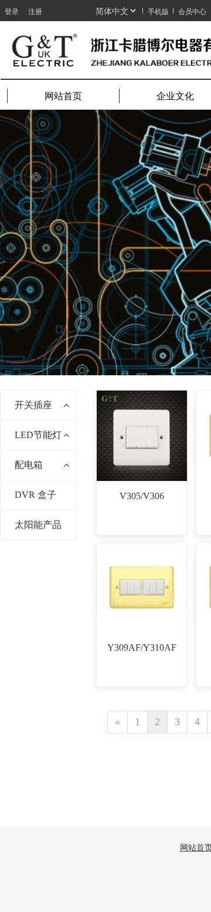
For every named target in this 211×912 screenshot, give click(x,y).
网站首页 (63, 96)
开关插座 (33, 405)
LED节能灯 (38, 435)
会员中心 (192, 11)
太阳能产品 (38, 525)
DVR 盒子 (35, 495)
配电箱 (29, 465)
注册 (35, 11)
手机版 (158, 11)
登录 (12, 11)
